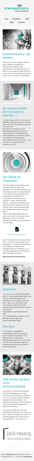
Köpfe (12, 22)
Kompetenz (17, 19)
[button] (10, 446)
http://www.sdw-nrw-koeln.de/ (14, 257)
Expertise (21, 22)
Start (6, 19)
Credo (27, 19)
